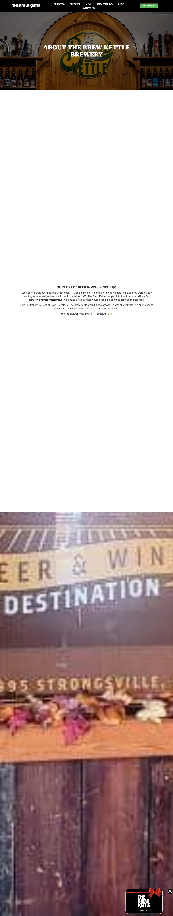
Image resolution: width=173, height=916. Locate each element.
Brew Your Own (105, 4)
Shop (121, 4)
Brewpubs (75, 4)
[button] (170, 891)
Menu (88, 4)
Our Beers (59, 4)
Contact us (89, 7)
